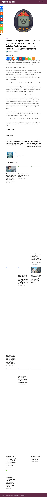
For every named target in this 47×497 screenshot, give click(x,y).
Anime (7, 38)
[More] (33, 58)
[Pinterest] (20, 58)
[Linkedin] (17, 58)
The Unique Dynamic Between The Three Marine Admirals (35, 458)
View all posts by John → (19, 155)
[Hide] (0, 34)
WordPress (20, 495)
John (10, 51)
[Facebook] (7, 58)
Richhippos (10, 495)
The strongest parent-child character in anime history (23, 175)
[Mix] (26, 58)
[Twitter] (10, 58)
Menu (44, 1)
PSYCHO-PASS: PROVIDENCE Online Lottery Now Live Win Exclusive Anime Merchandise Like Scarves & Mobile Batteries (10, 482)
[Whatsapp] (29, 58)
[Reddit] (13, 58)
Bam (25, 495)
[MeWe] (23, 58)
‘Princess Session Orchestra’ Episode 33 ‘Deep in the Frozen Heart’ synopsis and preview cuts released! (23, 379)
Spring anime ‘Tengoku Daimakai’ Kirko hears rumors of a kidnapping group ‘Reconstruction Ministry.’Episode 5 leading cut (36, 278)
